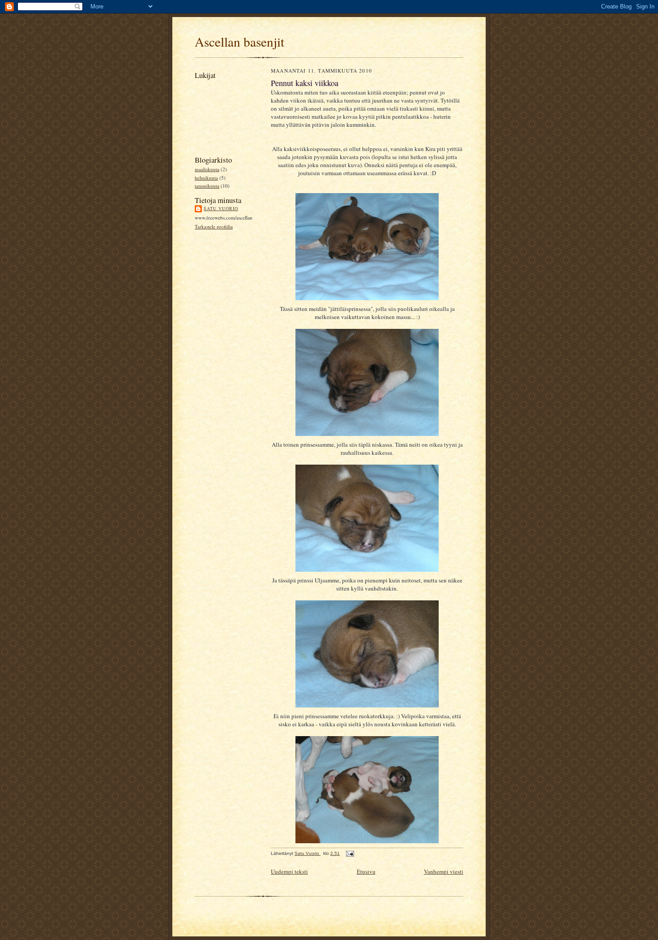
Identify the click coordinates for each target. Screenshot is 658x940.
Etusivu (366, 871)
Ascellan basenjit (239, 41)
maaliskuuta (207, 169)
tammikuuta (207, 185)
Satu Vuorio (221, 208)
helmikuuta (206, 177)
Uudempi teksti (289, 871)
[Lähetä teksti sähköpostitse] (349, 853)
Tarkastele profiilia (214, 226)
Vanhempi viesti (443, 871)
